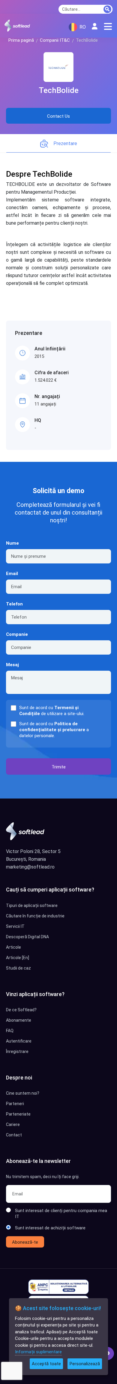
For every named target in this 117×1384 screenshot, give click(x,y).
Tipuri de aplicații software (32, 905)
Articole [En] (17, 957)
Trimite (59, 767)
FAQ (10, 1030)
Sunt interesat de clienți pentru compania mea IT (61, 1213)
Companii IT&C (55, 40)
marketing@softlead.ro (30, 867)
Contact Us (58, 116)
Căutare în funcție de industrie (35, 916)
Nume (12, 543)
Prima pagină (21, 40)
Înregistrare (17, 1051)
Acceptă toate (46, 1363)
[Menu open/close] (108, 26)
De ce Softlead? (21, 1009)
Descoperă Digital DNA (27, 936)
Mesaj (12, 664)
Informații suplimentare (38, 1352)
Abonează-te (25, 1242)
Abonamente (18, 1020)
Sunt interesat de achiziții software (50, 1228)
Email (12, 573)
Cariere (13, 1124)
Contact (14, 1135)
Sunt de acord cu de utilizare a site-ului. (51, 710)
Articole (13, 947)
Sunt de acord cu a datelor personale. (54, 729)
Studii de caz (18, 968)
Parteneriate (18, 1114)
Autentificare (19, 1041)
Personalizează (85, 1363)
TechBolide (59, 90)
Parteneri (15, 1103)
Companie (17, 634)
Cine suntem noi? (22, 1093)
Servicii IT (15, 926)
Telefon (14, 604)
